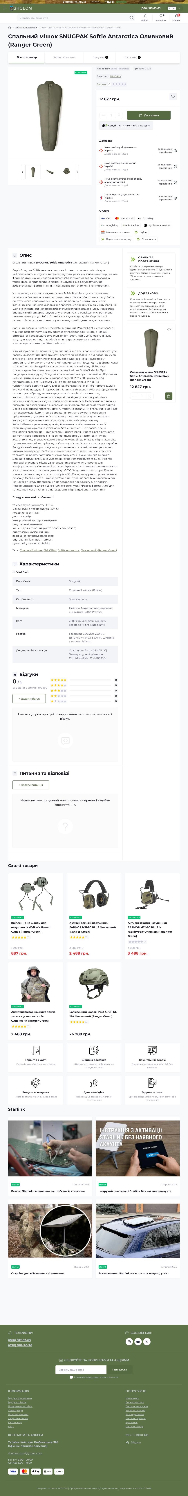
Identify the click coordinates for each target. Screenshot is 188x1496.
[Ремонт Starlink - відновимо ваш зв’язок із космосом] (50, 1148)
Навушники (132, 1398)
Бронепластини (135, 1402)
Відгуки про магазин (20, 1398)
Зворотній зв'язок (18, 1418)
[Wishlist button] (173, 96)
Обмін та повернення (148, 259)
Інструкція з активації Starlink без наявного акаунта (135, 1191)
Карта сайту (15, 1422)
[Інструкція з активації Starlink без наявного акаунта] (138, 1148)
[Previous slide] (22, 172)
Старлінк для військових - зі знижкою (37, 1273)
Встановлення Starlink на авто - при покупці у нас (133, 1273)
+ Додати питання (31, 785)
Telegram (136, 1442)
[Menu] (5, 8)
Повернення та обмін (20, 1406)
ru (179, 8)
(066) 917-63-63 (19, 1340)
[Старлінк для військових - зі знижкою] (50, 1230)
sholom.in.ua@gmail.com (25, 1453)
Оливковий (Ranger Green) (99, 550)
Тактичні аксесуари (26, 27)
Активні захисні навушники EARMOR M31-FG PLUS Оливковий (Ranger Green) (92, 927)
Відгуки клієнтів (17, 1402)
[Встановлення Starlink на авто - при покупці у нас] (138, 1230)
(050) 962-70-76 (20, 1345)
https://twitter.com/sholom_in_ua (147, 1341)
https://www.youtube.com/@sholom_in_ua (138, 1341)
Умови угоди (92, 1377)
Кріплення (132, 1422)
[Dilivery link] (175, 150)
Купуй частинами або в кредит (129, 125)
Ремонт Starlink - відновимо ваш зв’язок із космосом (48, 1191)
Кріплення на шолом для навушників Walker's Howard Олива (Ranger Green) (31, 927)
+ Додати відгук (29, 698)
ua (173, 8)
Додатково (148, 293)
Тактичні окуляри (136, 1418)
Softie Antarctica (68, 550)
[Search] (131, 17)
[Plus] (119, 115)
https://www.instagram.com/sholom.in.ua (129, 1341)
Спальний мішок (31, 550)
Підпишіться (119, 1369)
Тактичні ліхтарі (134, 1426)
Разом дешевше (135, 1414)
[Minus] (103, 115)
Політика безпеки (18, 1414)
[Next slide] (77, 172)
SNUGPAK (115, 76)
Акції (11, 1426)
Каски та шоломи (135, 1410)
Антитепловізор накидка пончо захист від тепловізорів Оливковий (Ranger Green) (33, 1016)
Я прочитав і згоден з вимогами (96, 1377)
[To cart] (168, 396)
